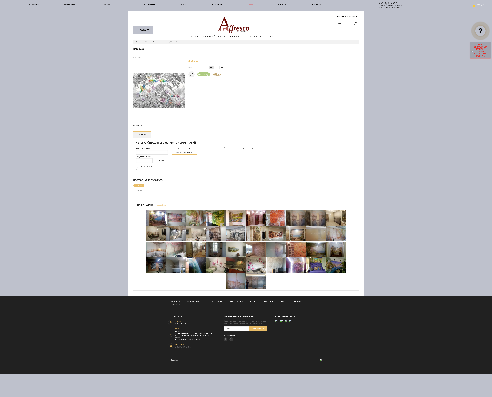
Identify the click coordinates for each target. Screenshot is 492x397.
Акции (250, 4)
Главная (139, 42)
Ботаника (164, 42)
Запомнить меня (146, 166)
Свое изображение (110, 4)
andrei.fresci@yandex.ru (183, 347)
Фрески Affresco (151, 42)
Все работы (161, 205)
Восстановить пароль (184, 152)
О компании (34, 4)
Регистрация (316, 4)
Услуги (183, 4)
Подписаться (258, 329)
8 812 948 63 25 (181, 324)
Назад (139, 190)
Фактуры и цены (149, 4)
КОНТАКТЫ (282, 4)
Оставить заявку (70, 4)
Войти (161, 160)
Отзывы (142, 134)
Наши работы (217, 4)
